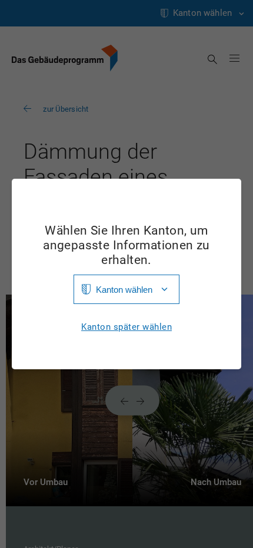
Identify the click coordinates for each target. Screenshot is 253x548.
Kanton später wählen (126, 327)
